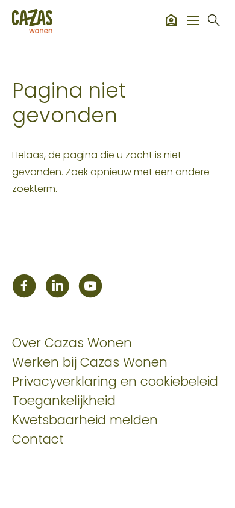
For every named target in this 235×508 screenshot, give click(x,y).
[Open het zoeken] (214, 21)
